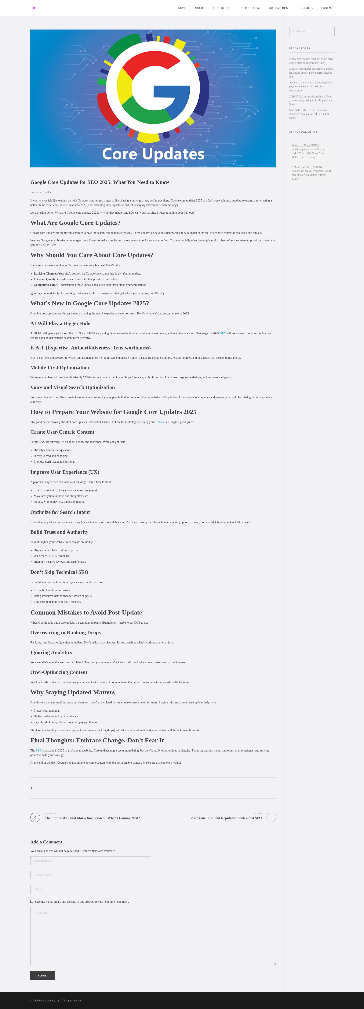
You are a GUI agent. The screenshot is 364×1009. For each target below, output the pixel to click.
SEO (223, 333)
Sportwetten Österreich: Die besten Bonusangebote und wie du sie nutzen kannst (309, 114)
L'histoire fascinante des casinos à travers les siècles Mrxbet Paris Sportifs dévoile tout (311, 72)
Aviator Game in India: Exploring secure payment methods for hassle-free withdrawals (311, 86)
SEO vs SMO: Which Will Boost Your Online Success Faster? (308, 153)
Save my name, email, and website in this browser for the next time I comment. (82, 901)
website (160, 422)
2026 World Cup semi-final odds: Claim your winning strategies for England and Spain (311, 100)
